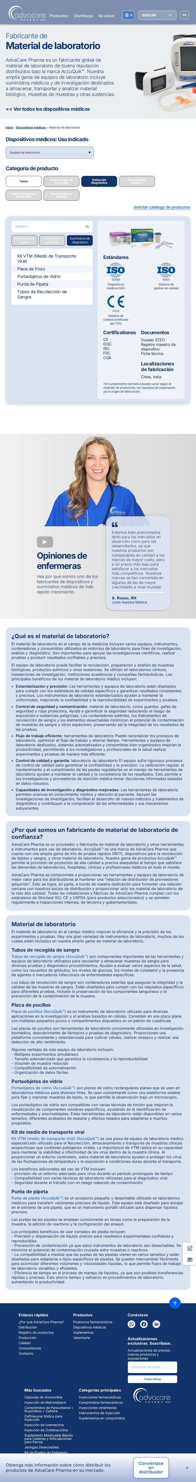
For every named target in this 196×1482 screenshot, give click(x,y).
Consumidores (30, 1348)
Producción (27, 1337)
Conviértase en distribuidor (150, 1467)
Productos (58, 15)
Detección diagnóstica (99, 181)
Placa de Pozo (31, 268)
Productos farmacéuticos (92, 1322)
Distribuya (83, 15)
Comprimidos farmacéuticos (101, 1402)
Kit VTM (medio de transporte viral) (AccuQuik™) (55, 1138)
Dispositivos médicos (89, 1327)
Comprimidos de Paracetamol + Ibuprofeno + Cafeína (49, 1409)
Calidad (25, 1343)
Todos (23, 181)
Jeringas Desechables (41, 1447)
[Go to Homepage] (26, 13)
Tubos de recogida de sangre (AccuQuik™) (49, 956)
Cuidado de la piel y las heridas (23, 195)
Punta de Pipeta (32, 284)
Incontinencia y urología (61, 195)
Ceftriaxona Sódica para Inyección (43, 1418)
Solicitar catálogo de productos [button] (162, 207)
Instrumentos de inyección (61, 181)
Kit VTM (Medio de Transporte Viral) (46, 259)
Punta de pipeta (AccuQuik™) (37, 1198)
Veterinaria (81, 1337)
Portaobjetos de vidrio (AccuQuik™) (43, 1087)
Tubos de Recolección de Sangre (42, 294)
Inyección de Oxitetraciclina (46, 1430)
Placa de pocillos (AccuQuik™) (38, 1011)
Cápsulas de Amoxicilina (43, 1397)
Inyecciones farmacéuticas (100, 1397)
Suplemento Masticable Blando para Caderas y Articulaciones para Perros (48, 1439)
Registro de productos (36, 1332)
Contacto (26, 1353)
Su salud (106, 15)
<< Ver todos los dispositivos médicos (48, 109)
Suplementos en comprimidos (102, 1418)
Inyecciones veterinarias (98, 1407)
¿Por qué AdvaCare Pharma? (41, 1322)
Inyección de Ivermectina (44, 1425)
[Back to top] (175, 1303)
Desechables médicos (137, 181)
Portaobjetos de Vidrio (38, 276)
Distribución (28, 1327)
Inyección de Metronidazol (45, 1402)
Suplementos (83, 1332)
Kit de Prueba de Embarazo (45, 1452)
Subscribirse (152, 1379)
